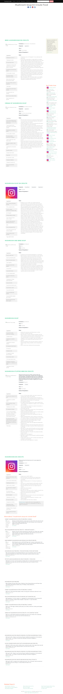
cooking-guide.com (27, 691)
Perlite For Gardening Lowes (46, 687)
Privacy (35, 1)
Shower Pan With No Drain (28, 688)
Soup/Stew (27, 187)
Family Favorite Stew (50, 158)
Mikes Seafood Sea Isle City (28, 686)
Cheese (26, 384)
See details (14, 525)
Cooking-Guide (7, 1)
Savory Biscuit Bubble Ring (52, 96)
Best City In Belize (26, 687)
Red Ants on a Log (50, 150)
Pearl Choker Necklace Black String (48, 686)
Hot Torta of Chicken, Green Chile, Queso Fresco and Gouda (52, 153)
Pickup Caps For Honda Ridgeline (11, 687)
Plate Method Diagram (9, 688)
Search (51, 1)
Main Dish (18, 1)
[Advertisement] (31, 30)
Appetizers (23, 1)
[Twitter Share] (30, 7)
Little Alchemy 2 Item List (9, 686)
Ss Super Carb (44, 688)
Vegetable (34, 187)
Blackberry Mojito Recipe (51, 120)
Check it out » (49, 52)
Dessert (14, 1)
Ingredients (8, 55)
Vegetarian (40, 187)
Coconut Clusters (50, 122)
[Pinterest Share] (32, 7)
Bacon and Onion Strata (51, 116)
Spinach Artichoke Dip (51, 92)
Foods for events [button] (29, 1)
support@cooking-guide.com (32, 692)
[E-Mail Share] (35, 7)
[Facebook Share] (28, 7)
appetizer (27, 108)
